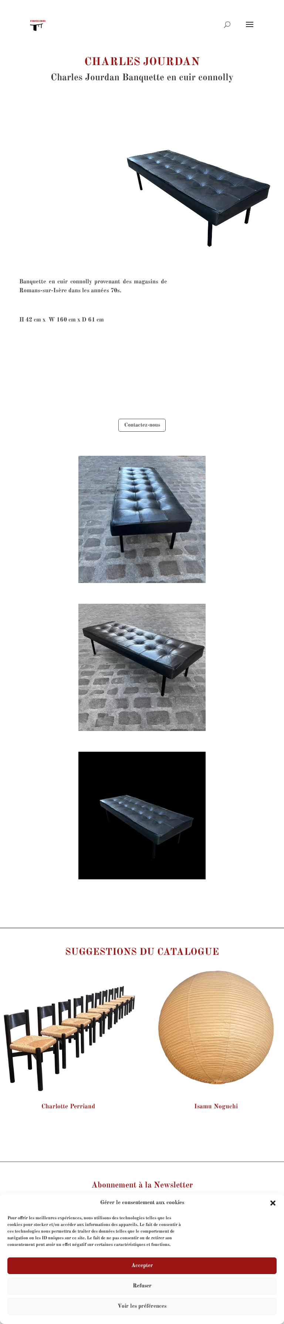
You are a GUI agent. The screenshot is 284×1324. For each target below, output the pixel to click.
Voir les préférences (142, 1306)
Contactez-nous (142, 425)
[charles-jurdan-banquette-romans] (142, 731)
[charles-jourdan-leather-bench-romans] (142, 879)
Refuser (142, 1286)
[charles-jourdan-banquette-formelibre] (142, 583)
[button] (273, 1203)
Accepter (142, 1266)
